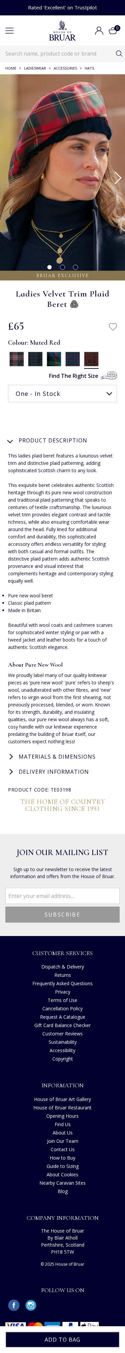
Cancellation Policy (62, 1008)
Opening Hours (62, 1116)
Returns (62, 975)
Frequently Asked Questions (62, 983)
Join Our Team (62, 1141)
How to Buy (62, 1158)
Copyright (62, 1058)
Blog (63, 1191)
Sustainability (63, 1042)
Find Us (63, 1124)
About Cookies (62, 1174)
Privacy (62, 992)
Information (62, 1085)
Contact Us (63, 1149)
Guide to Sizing (63, 1166)
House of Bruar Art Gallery (62, 1099)
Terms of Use (62, 1000)
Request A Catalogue (62, 1017)
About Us (63, 1132)
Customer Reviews (62, 1033)
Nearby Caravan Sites (62, 1183)
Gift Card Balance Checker (62, 1025)
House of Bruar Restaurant (62, 1107)
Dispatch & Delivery (62, 966)
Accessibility (62, 1050)
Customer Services (62, 953)
